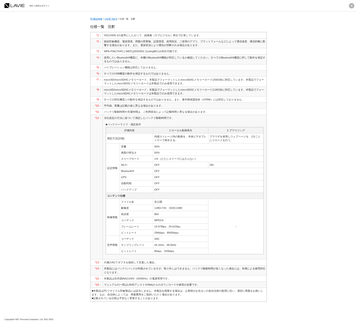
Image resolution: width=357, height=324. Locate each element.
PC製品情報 (96, 19)
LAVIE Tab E (111, 19)
